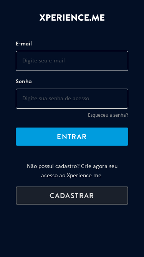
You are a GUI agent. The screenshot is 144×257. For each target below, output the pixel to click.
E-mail (24, 44)
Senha (24, 82)
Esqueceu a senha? (108, 115)
